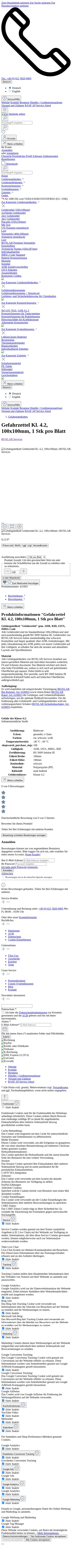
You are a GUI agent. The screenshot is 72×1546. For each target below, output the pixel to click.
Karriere (12, 961)
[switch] (3, 1107)
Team (11, 964)
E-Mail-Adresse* (10, 1024)
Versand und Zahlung (12, 105)
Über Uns (13, 955)
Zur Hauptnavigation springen (28, 4)
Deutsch (16, 88)
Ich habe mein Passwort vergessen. (19, 867)
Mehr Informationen (48, 1533)
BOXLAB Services (11, 439)
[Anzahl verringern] (7, 571)
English (16, 91)
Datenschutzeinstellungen (15, 1536)
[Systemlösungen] (2, 352)
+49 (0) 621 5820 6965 (51, 908)
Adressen (37, 156)
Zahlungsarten (50, 156)
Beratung (24, 102)
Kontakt (14, 102)
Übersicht (6, 156)
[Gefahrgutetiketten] (2, 279)
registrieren (12, 153)
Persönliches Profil (22, 156)
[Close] (2, 523)
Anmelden (6, 150)
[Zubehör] (2, 378)
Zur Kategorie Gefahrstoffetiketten (20, 282)
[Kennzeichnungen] (2, 325)
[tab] (17, 595)
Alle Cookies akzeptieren (38, 1540)
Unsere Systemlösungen (20, 983)
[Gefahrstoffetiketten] (2, 299)
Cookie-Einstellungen (19, 939)
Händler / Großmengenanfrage (46, 102)
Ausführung (13, 557)
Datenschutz (14, 936)
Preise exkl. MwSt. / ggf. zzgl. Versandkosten (25, 545)
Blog (10, 986)
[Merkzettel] (3, 133)
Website (5, 102)
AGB (11, 933)
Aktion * (6, 1021)
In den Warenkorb (11, 578)
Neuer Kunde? (33, 854)
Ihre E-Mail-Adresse (12, 860)
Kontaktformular (28, 917)
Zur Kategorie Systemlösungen (18, 329)
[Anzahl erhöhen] (23, 571)
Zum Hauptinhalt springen (15, 2)
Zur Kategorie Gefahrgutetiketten (19, 202)
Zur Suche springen (40, 2)
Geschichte (14, 958)
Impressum (14, 930)
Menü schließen (15, 144)
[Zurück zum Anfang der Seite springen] (4, 1097)
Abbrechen (7, 873)
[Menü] (4, 110)
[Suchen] (4, 118)
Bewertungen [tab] (15, 599)
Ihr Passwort (8, 863)
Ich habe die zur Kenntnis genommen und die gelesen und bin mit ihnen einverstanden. (31, 1015)
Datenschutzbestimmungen (33, 1012)
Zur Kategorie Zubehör (14, 355)
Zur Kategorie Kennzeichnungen (19, 302)
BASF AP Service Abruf (38, 105)
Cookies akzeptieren (12, 1540)
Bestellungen (8, 159)
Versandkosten (60, 1087)
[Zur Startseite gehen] (13, 114)
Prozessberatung (16, 980)
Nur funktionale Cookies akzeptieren (48, 1536)
